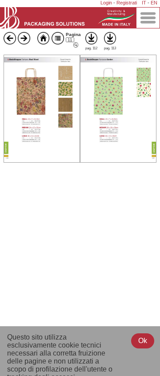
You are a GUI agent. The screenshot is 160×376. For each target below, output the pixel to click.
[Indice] (58, 42)
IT (144, 2)
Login (106, 2)
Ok (142, 340)
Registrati (126, 2)
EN (154, 2)
